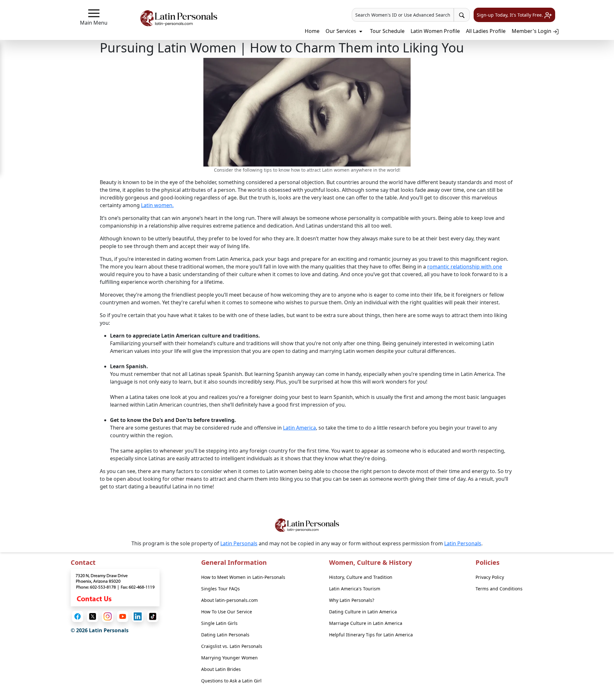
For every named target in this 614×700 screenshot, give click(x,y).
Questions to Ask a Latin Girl (231, 681)
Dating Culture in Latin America (363, 612)
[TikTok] (152, 616)
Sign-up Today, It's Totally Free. (510, 15)
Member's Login (532, 31)
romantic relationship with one (464, 266)
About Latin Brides (221, 669)
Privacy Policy (490, 577)
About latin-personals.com (229, 600)
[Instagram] (107, 616)
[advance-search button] (462, 15)
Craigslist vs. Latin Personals (231, 646)
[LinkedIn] (137, 616)
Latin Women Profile (435, 31)
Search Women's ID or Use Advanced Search (402, 15)
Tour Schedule (387, 31)
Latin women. (157, 205)
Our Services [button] (342, 31)
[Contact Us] (115, 587)
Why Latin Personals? (351, 600)
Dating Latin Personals (225, 635)
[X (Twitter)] (92, 616)
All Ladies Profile (486, 31)
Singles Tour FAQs (220, 589)
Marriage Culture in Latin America (365, 623)
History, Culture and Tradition (360, 577)
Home (312, 31)
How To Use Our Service (226, 612)
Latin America (299, 427)
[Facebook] (77, 616)
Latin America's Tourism (354, 589)
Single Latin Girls (219, 623)
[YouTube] (122, 616)
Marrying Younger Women (229, 658)
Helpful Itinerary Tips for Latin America (371, 635)
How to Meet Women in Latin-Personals (243, 577)
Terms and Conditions (499, 589)
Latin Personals (238, 543)
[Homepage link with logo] (307, 525)
